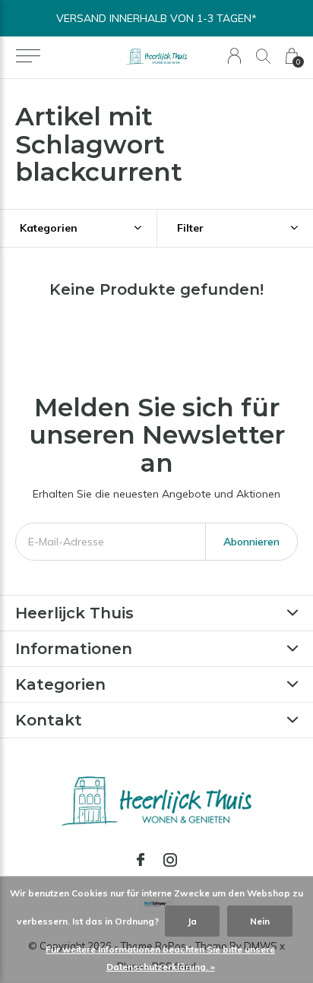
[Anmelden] (234, 56)
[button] (27, 56)
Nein (260, 921)
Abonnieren (251, 541)
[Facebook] (140, 860)
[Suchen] (263, 56)
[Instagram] (170, 860)
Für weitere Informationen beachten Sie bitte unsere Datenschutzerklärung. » (160, 957)
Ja (192, 921)
